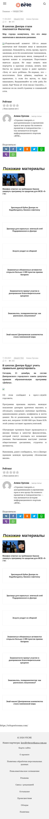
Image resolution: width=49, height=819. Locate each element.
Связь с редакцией (24, 784)
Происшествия (24, 798)
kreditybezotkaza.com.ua (33, 742)
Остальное (24, 791)
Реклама (24, 778)
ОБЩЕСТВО (19, 19)
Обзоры (24, 805)
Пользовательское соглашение (24, 771)
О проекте (24, 754)
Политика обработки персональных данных (24, 763)
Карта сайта (25, 747)
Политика (24, 811)
